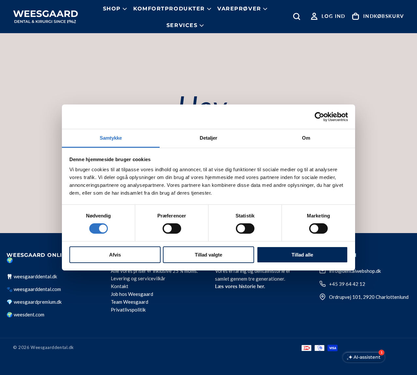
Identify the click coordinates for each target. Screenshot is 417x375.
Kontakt (119, 286)
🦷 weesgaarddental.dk (32, 276)
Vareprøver (239, 9)
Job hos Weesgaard (132, 294)
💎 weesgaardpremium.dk (34, 302)
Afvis (115, 254)
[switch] (172, 228)
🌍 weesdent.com (25, 314)
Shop (112, 9)
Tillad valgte (208, 254)
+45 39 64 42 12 (347, 284)
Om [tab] (306, 138)
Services (182, 25)
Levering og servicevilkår (138, 279)
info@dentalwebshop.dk (355, 271)
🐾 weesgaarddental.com (34, 289)
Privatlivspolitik (128, 310)
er (149, 271)
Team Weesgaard (129, 302)
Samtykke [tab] (111, 138)
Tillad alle (302, 254)
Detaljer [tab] (209, 138)
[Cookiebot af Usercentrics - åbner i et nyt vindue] (319, 116)
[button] (298, 16)
